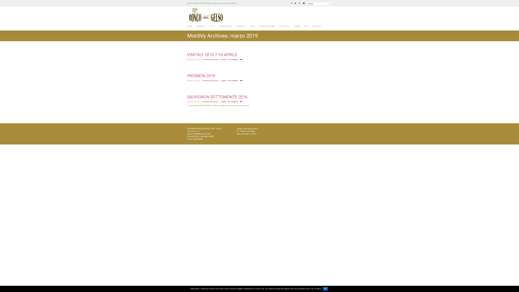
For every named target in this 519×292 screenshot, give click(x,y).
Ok (325, 289)
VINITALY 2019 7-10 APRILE (212, 54)
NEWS (224, 59)
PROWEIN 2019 (201, 75)
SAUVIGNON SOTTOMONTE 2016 (217, 96)
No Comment (233, 59)
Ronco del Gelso (211, 59)
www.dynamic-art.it (250, 129)
